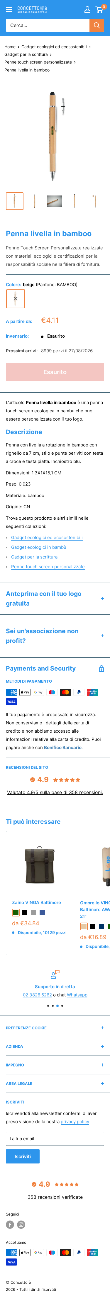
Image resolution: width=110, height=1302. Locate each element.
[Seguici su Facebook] (10, 1225)
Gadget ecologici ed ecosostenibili (54, 46)
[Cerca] (96, 25)
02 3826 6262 (37, 995)
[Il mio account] (87, 9)
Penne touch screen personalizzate (38, 61)
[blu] (42, 912)
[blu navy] (101, 926)
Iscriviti (23, 1156)
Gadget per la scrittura (26, 54)
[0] (99, 9)
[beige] (15, 298)
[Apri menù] (9, 9)
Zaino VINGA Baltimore (36, 902)
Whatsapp (77, 995)
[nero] (24, 912)
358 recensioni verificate (55, 1197)
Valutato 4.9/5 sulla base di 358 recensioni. (55, 792)
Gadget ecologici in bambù (38, 547)
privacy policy (75, 1121)
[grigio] (33, 912)
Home (10, 46)
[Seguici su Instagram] (21, 1225)
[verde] (15, 912)
